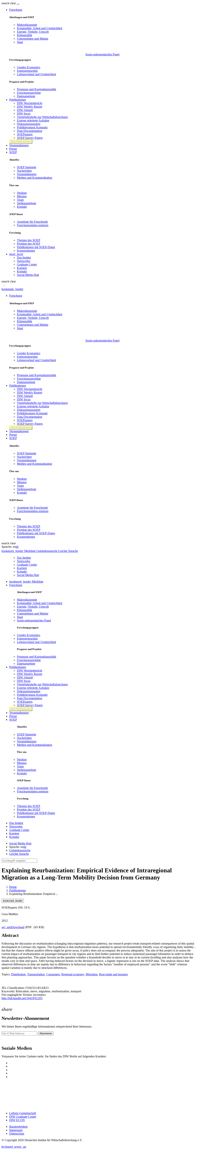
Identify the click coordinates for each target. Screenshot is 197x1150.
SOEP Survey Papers (30, 137)
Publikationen (17, 890)
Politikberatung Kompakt (32, 127)
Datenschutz (16, 1133)
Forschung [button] (15, 9)
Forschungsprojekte (29, 92)
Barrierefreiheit (18, 1126)
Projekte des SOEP (28, 243)
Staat (20, 42)
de (17, 546)
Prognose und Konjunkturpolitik (36, 89)
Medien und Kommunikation (34, 177)
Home (13, 887)
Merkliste (26, 581)
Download (13, 927)
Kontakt (22, 206)
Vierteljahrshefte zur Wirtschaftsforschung (42, 117)
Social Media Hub (28, 274)
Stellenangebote (26, 203)
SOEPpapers (25, 134)
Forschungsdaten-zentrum (32, 225)
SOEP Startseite (26, 167)
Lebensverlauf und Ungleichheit (36, 74)
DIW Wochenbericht (29, 103)
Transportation (36, 974)
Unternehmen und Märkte (32, 38)
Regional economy (72, 974)
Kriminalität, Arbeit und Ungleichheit (39, 28)
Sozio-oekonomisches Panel (102, 54)
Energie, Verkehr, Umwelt (33, 31)
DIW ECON (17, 1120)
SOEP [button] (13, 152)
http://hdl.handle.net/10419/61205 (22, 998)
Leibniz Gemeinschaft (22, 1113)
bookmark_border (12, 289)
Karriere (22, 268)
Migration (92, 974)
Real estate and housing (113, 974)
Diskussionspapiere (28, 124)
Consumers (53, 974)
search (5, 3)
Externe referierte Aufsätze (33, 120)
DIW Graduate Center (22, 1116)
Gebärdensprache (19, 850)
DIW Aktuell (25, 110)
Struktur (22, 192)
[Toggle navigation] (18, 4)
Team (20, 199)
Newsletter (8, 1040)
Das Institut (24, 257)
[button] (9, 3)
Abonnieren (45, 1033)
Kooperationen (26, 250)
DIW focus (23, 113)
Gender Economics (28, 67)
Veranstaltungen (19, 145)
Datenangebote (26, 96)
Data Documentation (29, 130)
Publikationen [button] (17, 99)
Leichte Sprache (19, 853)
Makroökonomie (27, 24)
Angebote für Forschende (32, 221)
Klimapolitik (24, 35)
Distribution (18, 974)
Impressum (16, 1130)
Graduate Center (27, 264)
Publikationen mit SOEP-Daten (36, 247)
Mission (22, 196)
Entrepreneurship (27, 70)
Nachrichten (24, 170)
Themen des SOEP (28, 240)
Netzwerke (23, 261)
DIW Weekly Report (29, 106)
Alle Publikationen (21, 141)
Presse (13, 148)
